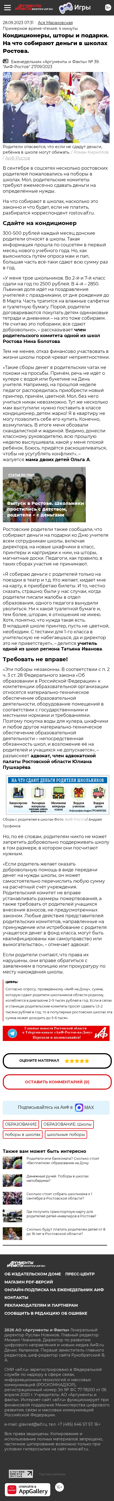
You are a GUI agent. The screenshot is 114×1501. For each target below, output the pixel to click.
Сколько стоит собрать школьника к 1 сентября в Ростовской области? (59, 1196)
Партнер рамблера (52, 1474)
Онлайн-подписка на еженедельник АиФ (54, 1289)
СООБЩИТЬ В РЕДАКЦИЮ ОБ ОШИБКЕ (45, 1313)
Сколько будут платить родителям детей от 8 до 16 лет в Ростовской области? (66, 1231)
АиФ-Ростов (17, 158)
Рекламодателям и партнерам (41, 1305)
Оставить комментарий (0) (57, 1081)
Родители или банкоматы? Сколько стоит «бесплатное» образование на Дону (63, 1160)
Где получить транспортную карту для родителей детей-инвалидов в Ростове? (61, 1214)
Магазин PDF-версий (28, 1282)
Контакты (16, 1297)
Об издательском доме (32, 1274)
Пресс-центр (80, 1274)
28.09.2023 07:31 (18, 22)
